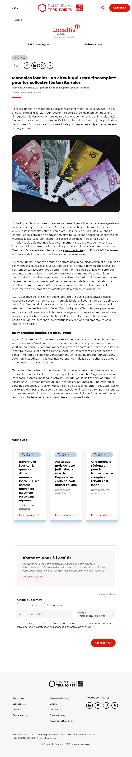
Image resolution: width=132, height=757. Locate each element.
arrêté (17, 285)
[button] (66, 173)
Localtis (18, 20)
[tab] (23, 533)
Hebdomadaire (55, 605)
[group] (66, 173)
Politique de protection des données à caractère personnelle (57, 626)
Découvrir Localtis (32, 576)
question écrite (73, 250)
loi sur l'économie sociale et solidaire (59, 238)
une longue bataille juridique (56, 378)
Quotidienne (31, 605)
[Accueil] (61, 8)
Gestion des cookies (46, 738)
